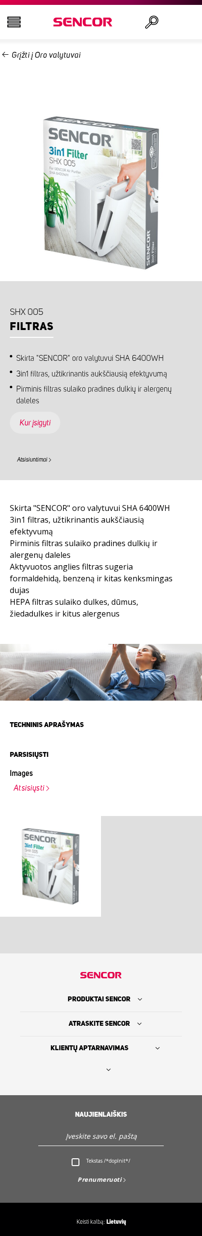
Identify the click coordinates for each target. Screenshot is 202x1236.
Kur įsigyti (35, 423)
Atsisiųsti (29, 788)
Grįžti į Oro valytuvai (46, 55)
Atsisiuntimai (32, 460)
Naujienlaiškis (101, 1114)
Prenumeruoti (99, 1179)
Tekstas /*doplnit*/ (108, 1160)
